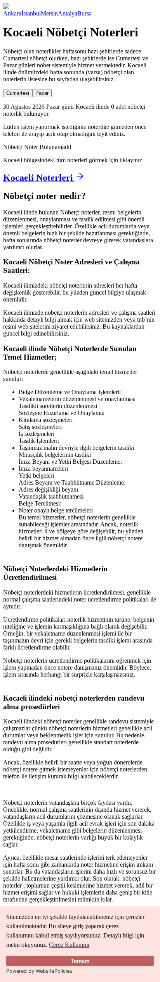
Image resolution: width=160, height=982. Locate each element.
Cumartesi (17, 93)
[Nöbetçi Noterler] (28, 6)
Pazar (42, 93)
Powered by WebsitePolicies (39, 971)
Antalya (67, 13)
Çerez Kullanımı (69, 944)
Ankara (12, 13)
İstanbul (31, 13)
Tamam (80, 961)
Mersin (49, 13)
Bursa (84, 13)
